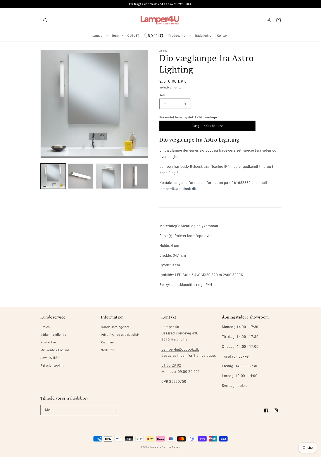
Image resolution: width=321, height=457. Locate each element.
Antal (162, 95)
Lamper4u (155, 447)
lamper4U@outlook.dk (177, 189)
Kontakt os (48, 342)
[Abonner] (114, 410)
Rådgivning (109, 342)
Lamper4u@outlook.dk (180, 349)
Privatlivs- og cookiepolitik (120, 334)
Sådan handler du (53, 334)
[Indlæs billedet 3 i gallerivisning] (108, 176)
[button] (45, 20)
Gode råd (107, 350)
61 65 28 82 (171, 365)
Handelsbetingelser (115, 327)
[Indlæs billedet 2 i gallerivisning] (80, 176)
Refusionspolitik (52, 365)
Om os (45, 327)
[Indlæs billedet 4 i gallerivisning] (135, 176)
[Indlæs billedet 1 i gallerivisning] (53, 176)
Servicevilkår (49, 358)
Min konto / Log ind (54, 350)
